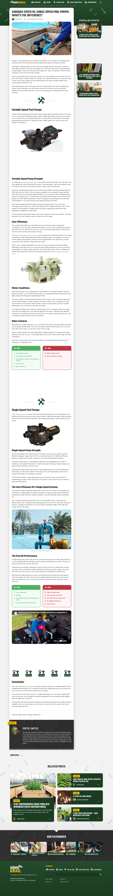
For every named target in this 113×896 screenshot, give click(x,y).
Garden (48, 2)
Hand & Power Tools (76, 2)
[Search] (100, 874)
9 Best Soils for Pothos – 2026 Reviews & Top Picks (85, 814)
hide (22, 755)
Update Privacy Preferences (17, 878)
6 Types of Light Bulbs (82, 796)
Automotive (37, 2)
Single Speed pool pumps (19, 414)
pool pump (29, 686)
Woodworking (92, 2)
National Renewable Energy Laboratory (27, 235)
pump (24, 293)
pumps (36, 324)
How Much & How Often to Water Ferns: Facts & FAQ (87, 780)
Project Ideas (60, 2)
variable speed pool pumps (29, 182)
